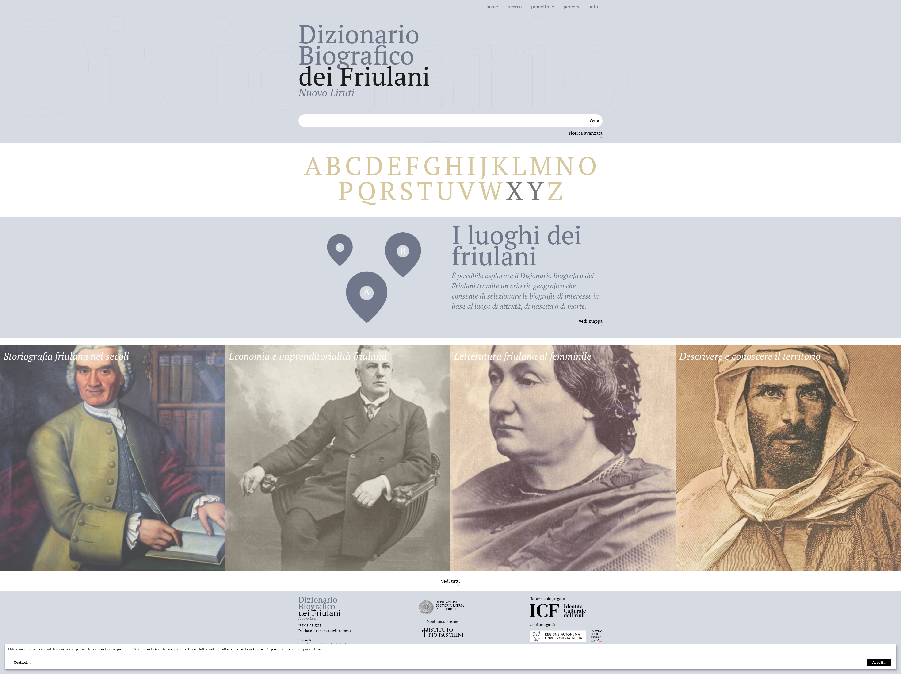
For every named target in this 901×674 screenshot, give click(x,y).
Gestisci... (22, 662)
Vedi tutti (450, 581)
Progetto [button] (540, 7)
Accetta (879, 662)
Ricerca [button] (515, 7)
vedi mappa (591, 321)
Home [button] (492, 7)
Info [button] (594, 7)
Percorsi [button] (572, 7)
